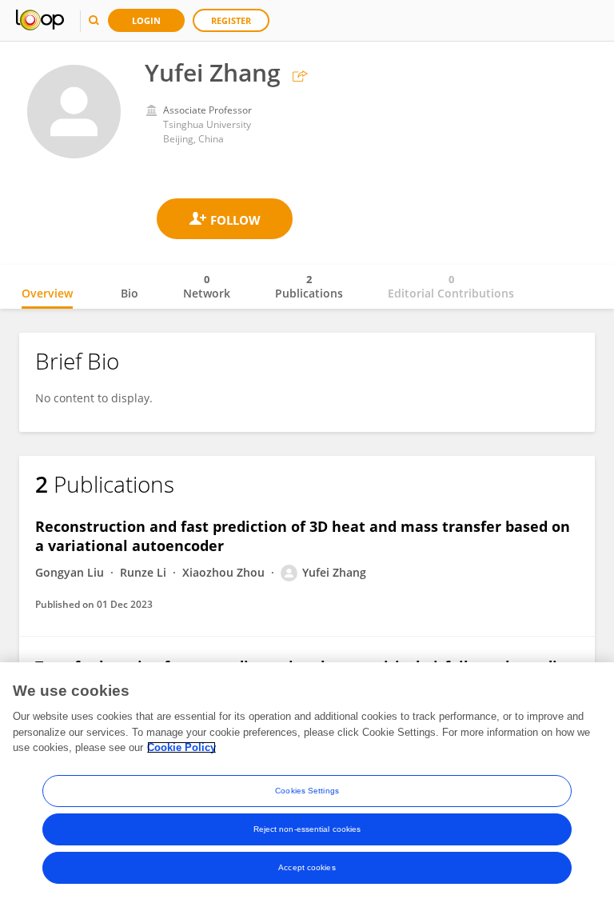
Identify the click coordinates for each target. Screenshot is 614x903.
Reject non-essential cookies (307, 829)
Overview (47, 293)
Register (231, 20)
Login (146, 20)
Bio (129, 293)
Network (206, 286)
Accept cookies (306, 867)
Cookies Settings (307, 790)
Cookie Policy (181, 747)
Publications (309, 286)
